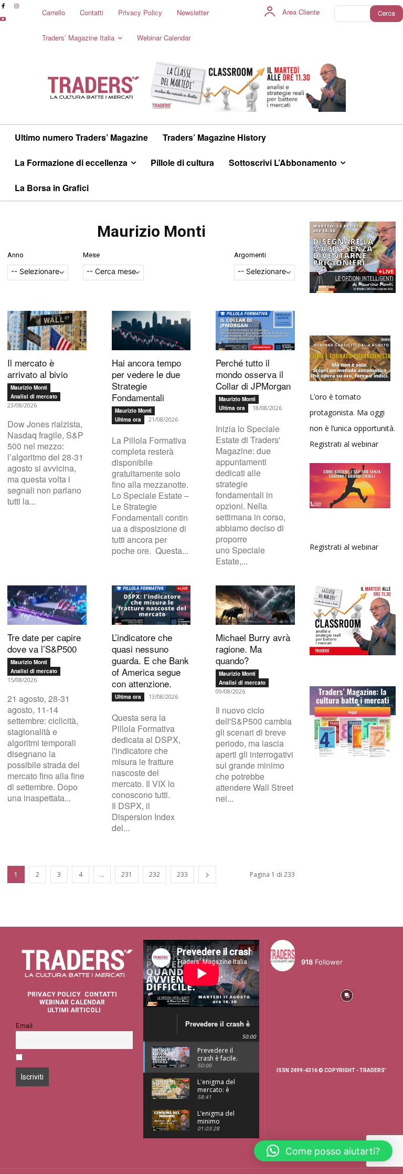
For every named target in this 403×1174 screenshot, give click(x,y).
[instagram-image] (284, 994)
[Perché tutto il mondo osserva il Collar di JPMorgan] (255, 330)
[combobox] (37, 272)
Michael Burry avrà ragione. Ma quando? (253, 649)
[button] (323, 1150)
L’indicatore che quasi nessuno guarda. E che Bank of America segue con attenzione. (150, 660)
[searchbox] (38, 272)
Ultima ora (128, 419)
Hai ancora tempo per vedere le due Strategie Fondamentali (146, 380)
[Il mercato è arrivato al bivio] (47, 330)
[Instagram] (16, 7)
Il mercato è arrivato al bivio (37, 368)
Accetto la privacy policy (67, 1058)
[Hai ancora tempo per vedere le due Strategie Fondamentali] (151, 330)
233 (182, 874)
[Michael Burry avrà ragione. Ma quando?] (255, 605)
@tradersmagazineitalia (347, 950)
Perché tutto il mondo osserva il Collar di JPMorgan (253, 374)
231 (126, 874)
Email (24, 1026)
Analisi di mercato (33, 396)
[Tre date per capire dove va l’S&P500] (47, 605)
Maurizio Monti (28, 387)
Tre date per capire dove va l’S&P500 (44, 643)
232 (154, 874)
